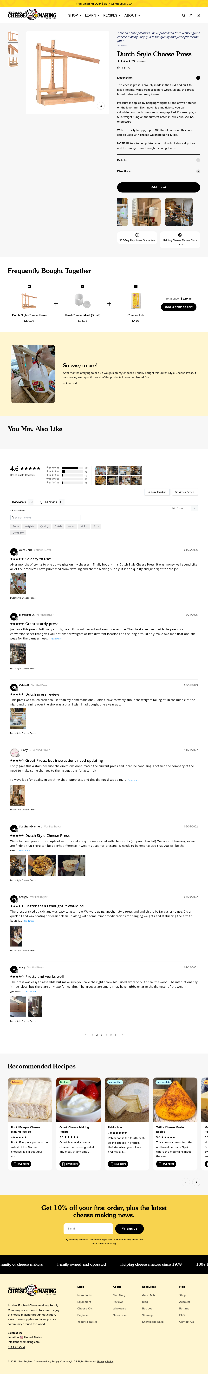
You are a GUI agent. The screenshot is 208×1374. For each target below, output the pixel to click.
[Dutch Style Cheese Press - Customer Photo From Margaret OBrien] (112, 470)
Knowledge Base (153, 1322)
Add (178, 306)
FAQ (182, 1315)
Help (182, 1287)
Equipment (84, 1302)
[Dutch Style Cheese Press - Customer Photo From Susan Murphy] (136, 480)
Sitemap (147, 1315)
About (130, 15)
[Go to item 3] (13, 62)
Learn (90, 15)
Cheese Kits (85, 1308)
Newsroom (120, 1315)
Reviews (118, 1302)
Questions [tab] (48, 502)
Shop (73, 15)
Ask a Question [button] (158, 491)
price (96, 526)
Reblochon (115, 1127)
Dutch (58, 526)
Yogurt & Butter (87, 1322)
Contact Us (186, 1322)
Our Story (119, 1295)
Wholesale (119, 1308)
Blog (145, 1302)
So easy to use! (80, 365)
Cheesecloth (136, 315)
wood (71, 526)
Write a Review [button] (186, 491)
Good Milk (148, 1295)
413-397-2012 (16, 1346)
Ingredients (84, 1295)
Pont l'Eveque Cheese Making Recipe (25, 1129)
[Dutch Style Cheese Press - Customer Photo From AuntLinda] (100, 470)
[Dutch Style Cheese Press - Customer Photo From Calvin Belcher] (124, 470)
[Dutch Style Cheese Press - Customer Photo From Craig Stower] (124, 480)
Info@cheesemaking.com (24, 1342)
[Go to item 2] (13, 49)
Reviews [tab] (19, 502)
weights (29, 526)
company (18, 532)
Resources (149, 1287)
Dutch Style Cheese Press (29, 315)
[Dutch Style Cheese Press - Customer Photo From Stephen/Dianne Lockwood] (136, 470)
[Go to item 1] (13, 36)
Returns (184, 1308)
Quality (44, 526)
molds (84, 526)
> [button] (122, 1034)
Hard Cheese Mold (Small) (82, 315)
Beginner (83, 1315)
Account (184, 1302)
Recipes (110, 15)
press (16, 526)
